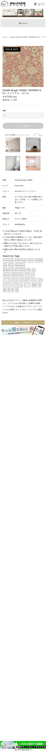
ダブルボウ (24, 280)
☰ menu (23, 23)
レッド (27, 285)
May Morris (20, 265)
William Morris (17, 275)
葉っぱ (10, 290)
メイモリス (17, 285)
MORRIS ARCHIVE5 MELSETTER (17, 270)
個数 (4, 111)
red (34, 270)
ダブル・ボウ (37, 280)
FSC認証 (39, 260)
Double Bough (21, 260)
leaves (11, 265)
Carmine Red (8, 260)
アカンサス (29, 275)
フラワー (7, 285)
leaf (5, 265)
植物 (34, 285)
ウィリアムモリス (11, 280)
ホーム (5, 37)
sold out (6, 275)
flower (30, 260)
